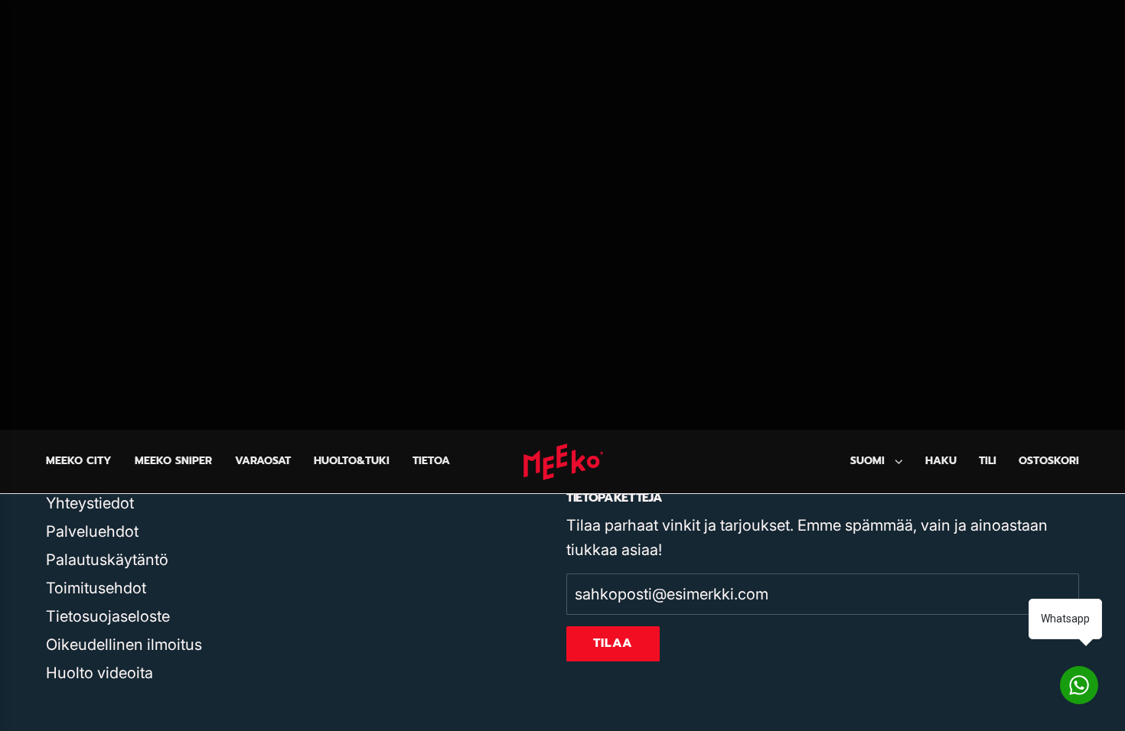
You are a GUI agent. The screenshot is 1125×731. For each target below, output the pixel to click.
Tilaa (613, 643)
